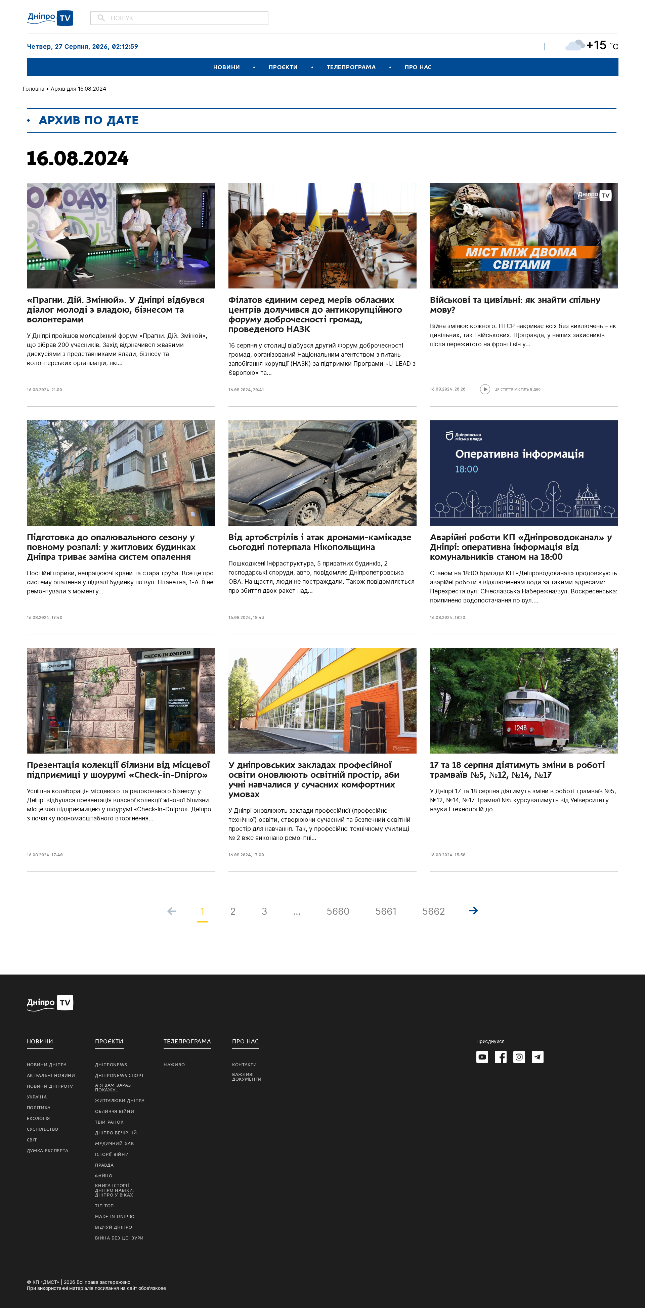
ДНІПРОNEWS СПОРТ (119, 1075)
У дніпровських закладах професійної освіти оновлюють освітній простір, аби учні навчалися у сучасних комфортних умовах (313, 779)
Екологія (38, 1118)
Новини (226, 67)
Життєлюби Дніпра (119, 1100)
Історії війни (112, 1154)
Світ (32, 1140)
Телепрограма (351, 67)
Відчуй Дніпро (113, 1227)
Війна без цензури (119, 1238)
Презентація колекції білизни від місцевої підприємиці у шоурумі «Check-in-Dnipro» (118, 770)
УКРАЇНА (37, 1097)
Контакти (244, 1065)
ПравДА (104, 1165)
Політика (39, 1108)
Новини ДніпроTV (50, 1086)
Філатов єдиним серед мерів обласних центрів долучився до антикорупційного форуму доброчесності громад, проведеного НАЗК (315, 314)
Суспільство (43, 1129)
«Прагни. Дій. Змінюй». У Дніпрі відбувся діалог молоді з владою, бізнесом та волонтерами (116, 309)
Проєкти (283, 67)
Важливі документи (247, 1077)
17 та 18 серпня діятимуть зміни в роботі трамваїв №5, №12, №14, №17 (517, 770)
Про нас (418, 67)
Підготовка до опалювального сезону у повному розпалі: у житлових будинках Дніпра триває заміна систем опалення (111, 547)
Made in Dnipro (115, 1216)
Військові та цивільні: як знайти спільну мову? (515, 305)
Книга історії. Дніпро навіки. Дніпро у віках (114, 1190)
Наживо (174, 1065)
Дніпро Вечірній (116, 1133)
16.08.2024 (38, 389)
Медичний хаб (114, 1143)
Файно (104, 1176)
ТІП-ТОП (104, 1206)
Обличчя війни (114, 1111)
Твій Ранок (109, 1122)
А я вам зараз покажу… (113, 1087)
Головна (33, 88)
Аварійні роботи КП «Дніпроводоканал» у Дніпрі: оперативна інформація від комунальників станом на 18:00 (521, 547)
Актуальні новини (51, 1075)
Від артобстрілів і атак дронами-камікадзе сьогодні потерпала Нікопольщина (320, 542)
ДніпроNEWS (111, 1065)
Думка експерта (48, 1150)
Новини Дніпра (47, 1065)
